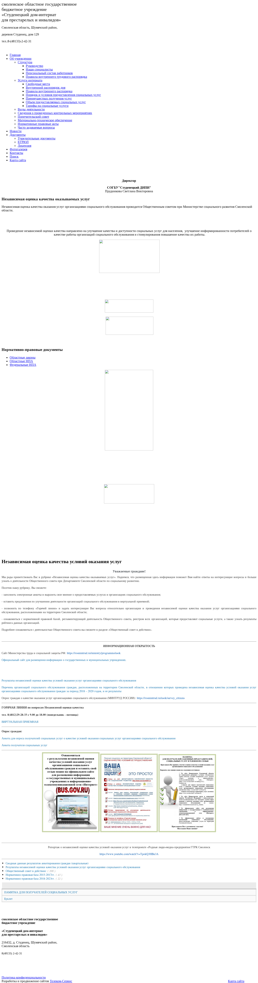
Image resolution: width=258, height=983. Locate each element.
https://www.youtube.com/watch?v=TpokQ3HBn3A (129, 854)
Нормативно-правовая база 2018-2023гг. (30, 878)
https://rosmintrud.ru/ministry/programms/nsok (94, 653)
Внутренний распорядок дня (45, 87)
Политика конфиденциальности (24, 977)
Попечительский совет (33, 116)
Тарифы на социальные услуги (47, 105)
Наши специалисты (39, 69)
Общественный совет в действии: (26, 871)
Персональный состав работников (49, 73)
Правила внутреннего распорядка (49, 91)
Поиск (14, 156)
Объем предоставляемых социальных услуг (56, 102)
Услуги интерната (30, 80)
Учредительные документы (36, 138)
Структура (25, 62)
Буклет (8, 899)
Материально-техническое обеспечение (45, 120)
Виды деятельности (31, 109)
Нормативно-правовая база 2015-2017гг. (30, 875)
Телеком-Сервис (61, 981)
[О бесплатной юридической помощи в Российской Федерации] (129, 502)
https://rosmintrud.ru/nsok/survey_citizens (161, 698)
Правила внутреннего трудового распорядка (56, 76)
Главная (15, 55)
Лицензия (24, 145)
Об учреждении (20, 58)
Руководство (34, 66)
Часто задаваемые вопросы (36, 127)
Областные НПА (21, 361)
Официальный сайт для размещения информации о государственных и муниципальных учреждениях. (64, 660)
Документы (18, 134)
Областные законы (22, 357)
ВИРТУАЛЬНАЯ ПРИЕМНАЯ (20, 722)
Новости (16, 131)
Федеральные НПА (23, 364)
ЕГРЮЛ (23, 142)
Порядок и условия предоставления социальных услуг (63, 95)
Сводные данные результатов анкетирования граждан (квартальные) (47, 863)
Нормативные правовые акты (38, 124)
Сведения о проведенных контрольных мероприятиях (55, 113)
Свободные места (38, 84)
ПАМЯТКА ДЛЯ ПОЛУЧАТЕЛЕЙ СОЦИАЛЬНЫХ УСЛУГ (41, 892)
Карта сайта (18, 160)
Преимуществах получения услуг (49, 98)
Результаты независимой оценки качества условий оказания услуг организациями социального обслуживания (69, 680)
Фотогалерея (18, 149)
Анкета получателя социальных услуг (24, 745)
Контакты (16, 153)
